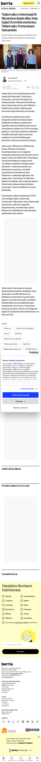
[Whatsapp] (3, 721)
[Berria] (7, 665)
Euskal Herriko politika (12, 339)
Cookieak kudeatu (27, 389)
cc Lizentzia (5, 704)
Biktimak (18, 333)
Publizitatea (5, 687)
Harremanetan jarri (7, 677)
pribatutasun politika (21, 622)
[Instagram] (23, 721)
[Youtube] (28, 721)
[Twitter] (13, 721)
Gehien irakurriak (11, 469)
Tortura (6, 333)
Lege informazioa (7, 698)
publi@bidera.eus (14, 675)
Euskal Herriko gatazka (25, 328)
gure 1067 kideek (16, 363)
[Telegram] (8, 721)
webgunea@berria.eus (16, 673)
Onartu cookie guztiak (20, 395)
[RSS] (32, 721)
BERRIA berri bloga (7, 685)
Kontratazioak (6, 690)
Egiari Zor (26, 344)
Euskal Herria (31, 349)
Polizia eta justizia (10, 344)
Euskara (33, 8)
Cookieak (4, 702)
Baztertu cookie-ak (20, 408)
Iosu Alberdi (12, 78)
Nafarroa (7, 328)
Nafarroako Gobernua (12, 349)
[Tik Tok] (37, 721)
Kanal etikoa (5, 705)
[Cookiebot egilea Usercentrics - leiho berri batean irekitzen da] (29, 352)
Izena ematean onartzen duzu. (21, 622)
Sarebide (4, 692)
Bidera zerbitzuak (7, 712)
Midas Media (5, 713)
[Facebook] (18, 721)
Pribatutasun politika (8, 700)
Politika (25, 8)
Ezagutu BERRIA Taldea (9, 683)
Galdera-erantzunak (8, 688)
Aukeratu (19, 401)
